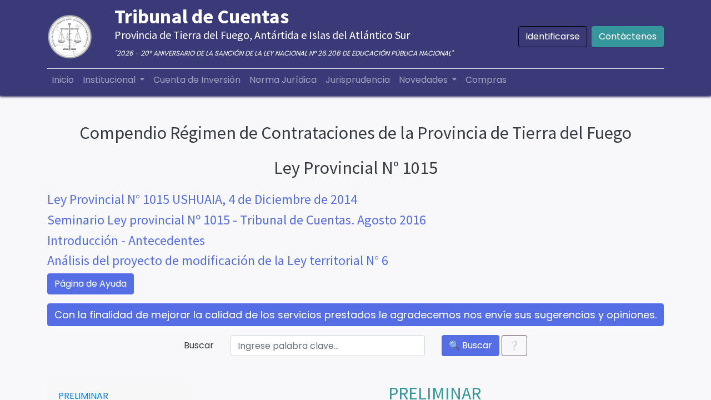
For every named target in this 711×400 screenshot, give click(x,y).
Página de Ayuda (90, 283)
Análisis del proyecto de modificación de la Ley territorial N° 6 (217, 260)
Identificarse (552, 36)
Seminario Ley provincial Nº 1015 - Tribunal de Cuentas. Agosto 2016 (236, 219)
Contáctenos (628, 36)
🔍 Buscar (470, 345)
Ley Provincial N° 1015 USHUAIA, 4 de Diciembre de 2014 (202, 199)
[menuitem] (62, 80)
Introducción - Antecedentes (126, 240)
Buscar (199, 345)
